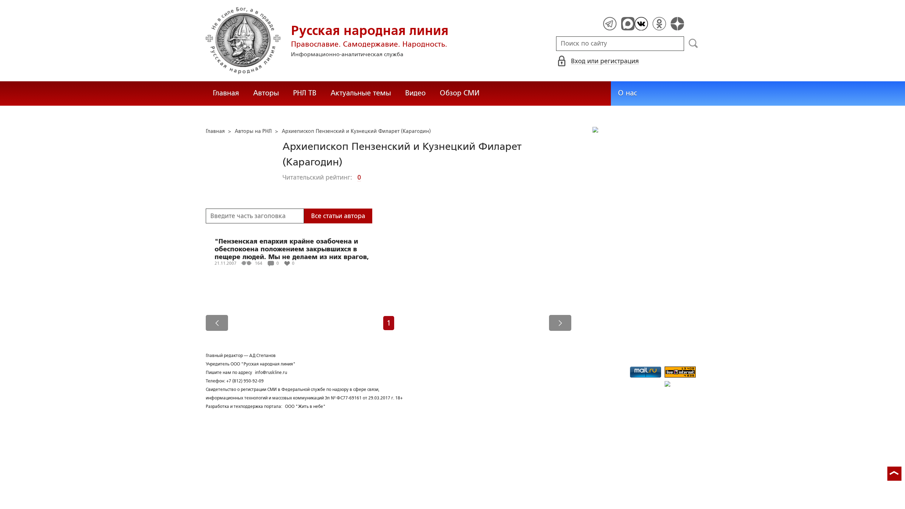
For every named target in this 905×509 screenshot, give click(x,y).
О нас (627, 93)
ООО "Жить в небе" (305, 406)
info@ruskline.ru (271, 372)
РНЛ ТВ (304, 93)
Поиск (693, 43)
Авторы (266, 93)
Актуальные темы (361, 93)
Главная (226, 93)
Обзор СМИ (459, 93)
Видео (415, 93)
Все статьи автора (338, 216)
